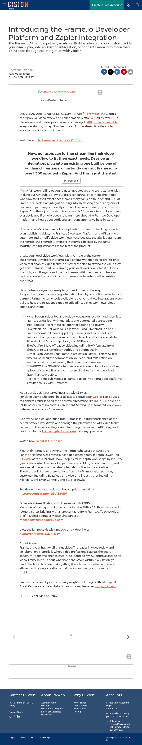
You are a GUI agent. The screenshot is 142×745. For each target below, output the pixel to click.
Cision (124, 738)
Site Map (22, 738)
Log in (109, 705)
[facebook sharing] (104, 72)
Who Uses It (80, 708)
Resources (46, 714)
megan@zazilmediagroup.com (41, 520)
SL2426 (25, 459)
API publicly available (102, 122)
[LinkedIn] (18, 716)
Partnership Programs (52, 708)
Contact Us (14, 712)
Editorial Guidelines (51, 711)
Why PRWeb (80, 702)
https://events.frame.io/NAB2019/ (43, 493)
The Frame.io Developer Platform (59, 140)
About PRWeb (48, 702)
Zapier (97, 396)
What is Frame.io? (49, 441)
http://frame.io (105, 586)
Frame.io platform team (59, 431)
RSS (31, 738)
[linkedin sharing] (117, 72)
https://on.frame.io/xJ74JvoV (40, 533)
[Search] (137, 5)
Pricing (77, 711)
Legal (12, 738)
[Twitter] (10, 716)
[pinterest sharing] (124, 72)
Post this (73, 180)
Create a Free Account (107, 5)
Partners (45, 705)
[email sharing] (130, 72)
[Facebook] (14, 716)
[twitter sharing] (111, 72)
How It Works (80, 705)
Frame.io (93, 114)
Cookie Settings (43, 738)
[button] (71, 91)
